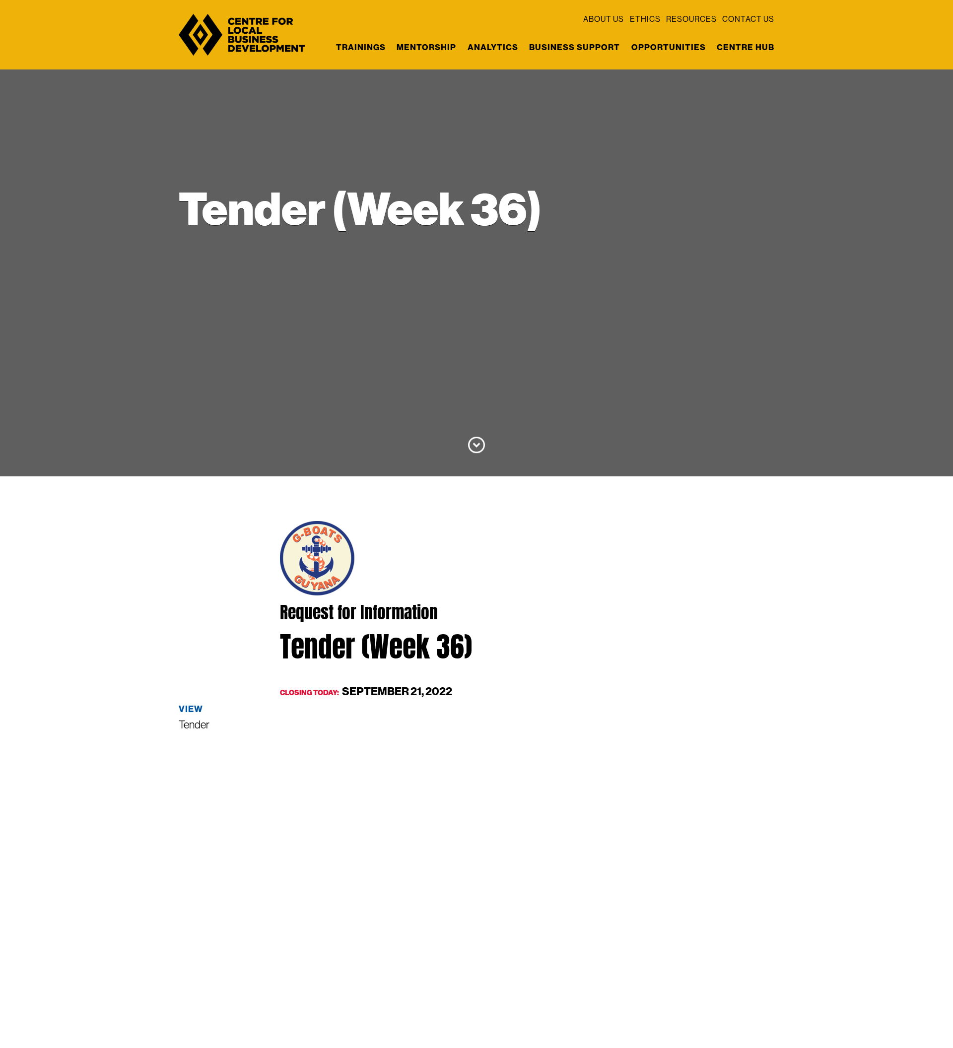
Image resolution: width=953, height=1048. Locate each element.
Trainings (361, 47)
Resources (691, 19)
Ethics (645, 19)
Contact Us (748, 19)
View (191, 709)
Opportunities (668, 47)
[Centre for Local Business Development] (242, 55)
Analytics (493, 47)
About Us (603, 19)
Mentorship (426, 47)
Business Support (574, 47)
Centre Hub (745, 47)
